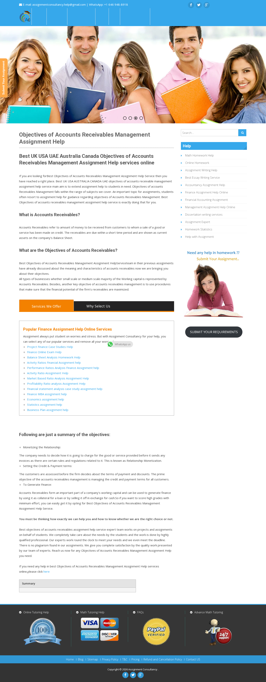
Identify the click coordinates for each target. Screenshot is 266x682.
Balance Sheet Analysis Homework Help (53, 357)
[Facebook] (191, 5)
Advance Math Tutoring (208, 612)
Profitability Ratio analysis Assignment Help (56, 383)
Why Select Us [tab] (98, 306)
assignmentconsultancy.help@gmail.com (59, 4)
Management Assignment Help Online (210, 207)
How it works (81, 16)
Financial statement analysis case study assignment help (64, 389)
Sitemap (92, 659)
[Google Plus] (206, 5)
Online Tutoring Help (36, 612)
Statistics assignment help (44, 404)
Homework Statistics (198, 229)
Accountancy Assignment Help (205, 185)
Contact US (193, 659)
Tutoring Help (135, 16)
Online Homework (197, 163)
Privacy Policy (110, 659)
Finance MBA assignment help (47, 394)
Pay (114, 16)
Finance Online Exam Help (44, 352)
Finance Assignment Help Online (206, 192)
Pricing (135, 659)
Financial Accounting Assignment (206, 200)
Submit (159, 16)
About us (56, 16)
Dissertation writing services (204, 214)
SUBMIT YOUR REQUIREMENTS (214, 332)
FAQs (102, 16)
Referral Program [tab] (46, 315)
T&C (124, 659)
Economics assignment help (45, 399)
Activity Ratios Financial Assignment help (54, 362)
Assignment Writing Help (201, 170)
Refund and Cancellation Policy (163, 659)
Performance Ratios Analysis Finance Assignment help (63, 368)
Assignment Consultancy (143, 669)
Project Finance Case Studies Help (50, 347)
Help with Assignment (199, 237)
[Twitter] (199, 5)
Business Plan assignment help (47, 410)
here (46, 571)
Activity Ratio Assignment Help (47, 373)
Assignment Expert (197, 222)
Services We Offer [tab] (46, 306)
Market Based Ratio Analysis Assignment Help (58, 378)
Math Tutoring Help (92, 612)
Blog (80, 659)
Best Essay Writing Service (202, 177)
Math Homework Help (199, 155)
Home (39, 16)
